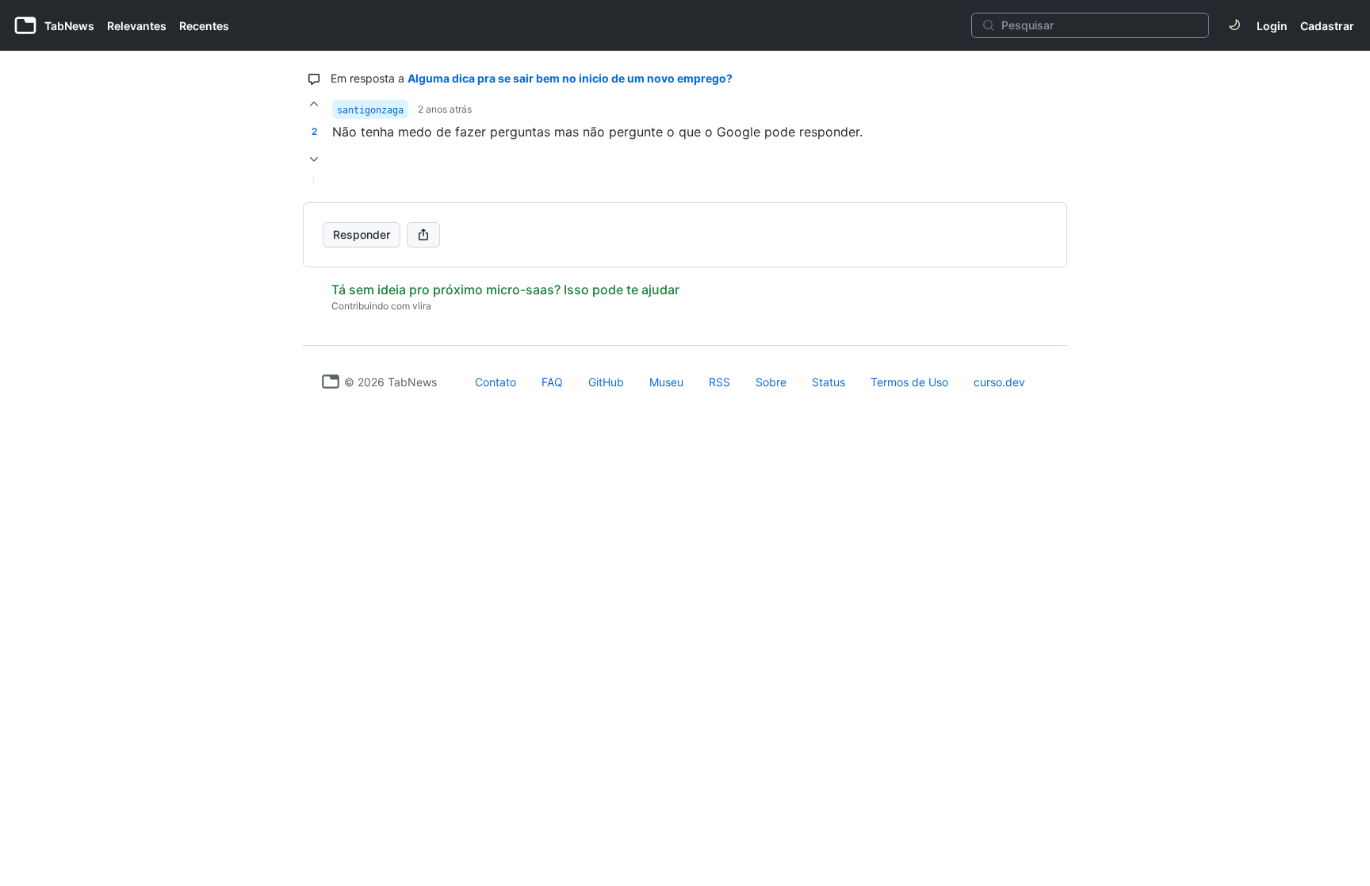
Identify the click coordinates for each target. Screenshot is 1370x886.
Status (828, 382)
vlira (421, 306)
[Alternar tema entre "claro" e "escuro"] (1234, 25)
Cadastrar (1327, 26)
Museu (666, 382)
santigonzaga (370, 110)
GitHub (606, 382)
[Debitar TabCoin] (314, 159)
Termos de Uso (909, 382)
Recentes (204, 26)
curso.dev (999, 382)
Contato (495, 382)
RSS (719, 382)
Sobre (771, 382)
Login (1272, 26)
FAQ (552, 382)
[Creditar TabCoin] (314, 104)
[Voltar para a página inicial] (330, 381)
